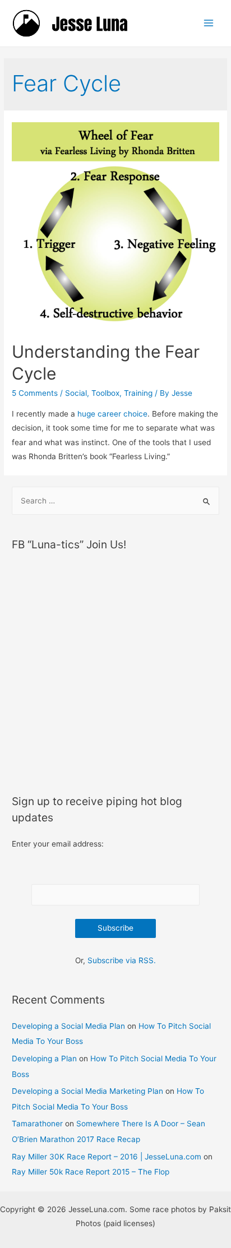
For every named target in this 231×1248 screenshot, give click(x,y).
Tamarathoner (37, 1123)
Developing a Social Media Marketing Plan (87, 1091)
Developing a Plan (44, 1058)
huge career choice (112, 413)
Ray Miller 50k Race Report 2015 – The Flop (90, 1171)
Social (76, 393)
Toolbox (105, 393)
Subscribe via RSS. (121, 960)
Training (138, 393)
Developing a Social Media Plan (68, 1025)
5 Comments (35, 393)
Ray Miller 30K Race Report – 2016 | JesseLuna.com (106, 1156)
